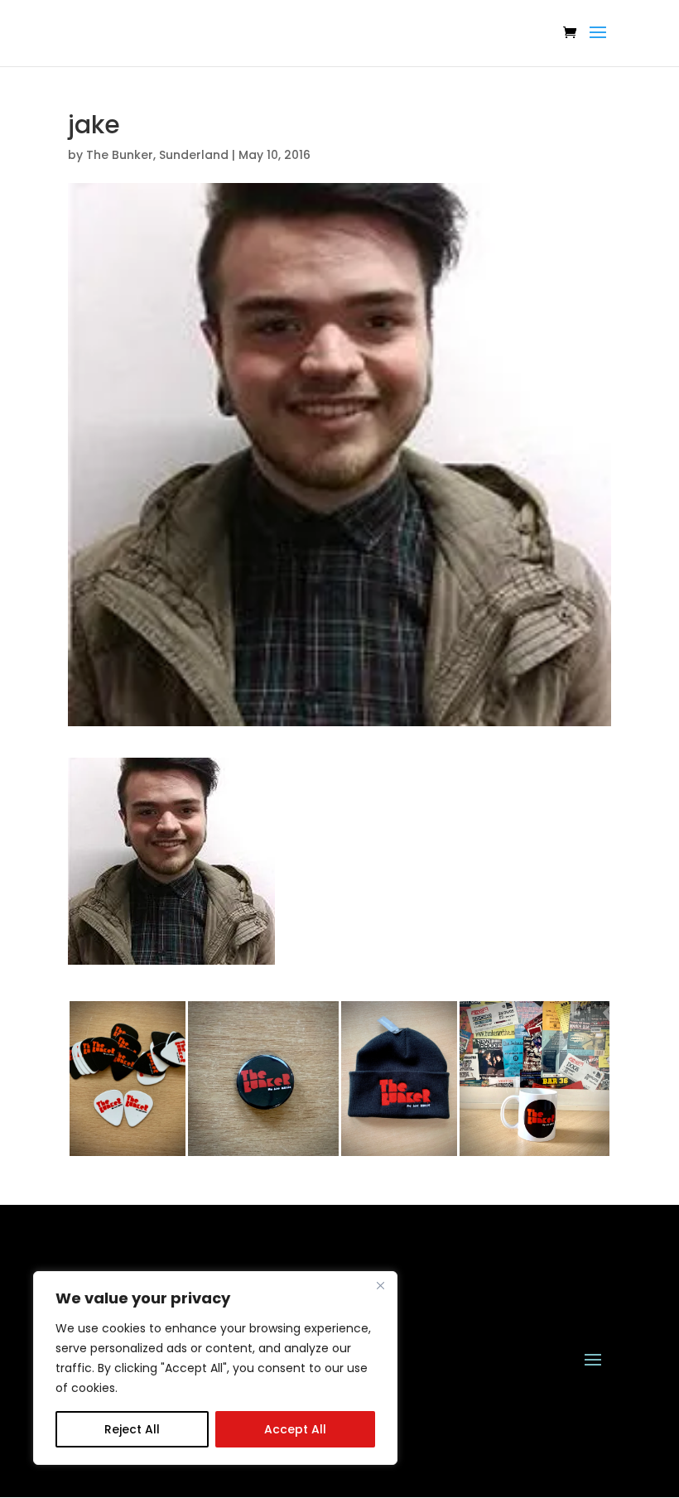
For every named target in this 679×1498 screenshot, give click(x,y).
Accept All (295, 1429)
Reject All (132, 1429)
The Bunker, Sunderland (157, 155)
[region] (215, 1368)
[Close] (380, 1285)
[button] (171, 861)
